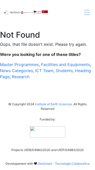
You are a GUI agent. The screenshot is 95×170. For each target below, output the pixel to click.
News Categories (16, 70)
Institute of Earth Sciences (53, 104)
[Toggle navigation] (87, 13)
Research (20, 76)
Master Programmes (19, 64)
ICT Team (44, 70)
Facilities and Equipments (65, 64)
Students (64, 70)
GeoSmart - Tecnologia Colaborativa (64, 163)
